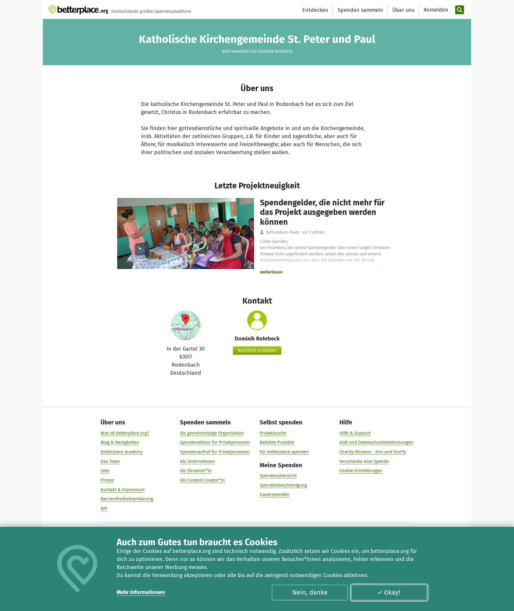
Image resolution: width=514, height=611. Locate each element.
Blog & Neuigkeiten (120, 442)
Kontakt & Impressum (123, 489)
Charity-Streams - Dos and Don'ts (372, 451)
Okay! (392, 592)
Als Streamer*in (195, 470)
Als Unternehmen (197, 461)
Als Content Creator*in (202, 480)
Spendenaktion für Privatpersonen (215, 442)
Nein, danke (309, 592)
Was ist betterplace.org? (125, 433)
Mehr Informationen (141, 592)
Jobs (105, 470)
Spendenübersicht (278, 475)
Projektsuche (273, 433)
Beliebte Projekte (277, 442)
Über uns (403, 10)
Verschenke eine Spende (364, 461)
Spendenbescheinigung (283, 485)
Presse (107, 480)
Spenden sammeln (360, 10)
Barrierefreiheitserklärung (127, 498)
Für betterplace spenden (284, 451)
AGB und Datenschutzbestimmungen (376, 442)
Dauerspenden (274, 494)
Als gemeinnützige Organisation (212, 433)
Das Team (110, 461)
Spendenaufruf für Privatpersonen (215, 451)
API (104, 508)
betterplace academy (121, 451)
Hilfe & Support (355, 433)
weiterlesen (271, 272)
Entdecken (315, 10)
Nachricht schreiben (257, 350)
